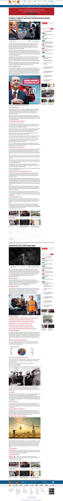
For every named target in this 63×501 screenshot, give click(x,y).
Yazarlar (37, 491)
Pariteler (41, 485)
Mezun (17, 460)
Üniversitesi (23, 460)
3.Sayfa (17, 16)
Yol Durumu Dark (11, 490)
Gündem (14, 16)
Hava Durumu (26, 485)
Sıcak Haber (37, 493)
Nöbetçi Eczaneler (18, 491)
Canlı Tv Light (11, 491)
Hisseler (36, 485)
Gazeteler (20, 485)
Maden (14, 460)
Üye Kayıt (42, 490)
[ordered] (19, 239)
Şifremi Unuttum (43, 491)
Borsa (10, 485)
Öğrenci (20, 460)
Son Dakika (17, 492)
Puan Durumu (32, 485)
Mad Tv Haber (10, 16)
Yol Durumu (46, 485)
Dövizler (31, 490)
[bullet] (20, 239)
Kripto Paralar (52, 485)
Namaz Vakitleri (14, 485)
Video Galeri (37, 490)
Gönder (11, 239)
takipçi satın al (18, 493)
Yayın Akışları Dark (18, 490)
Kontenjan (10, 460)
